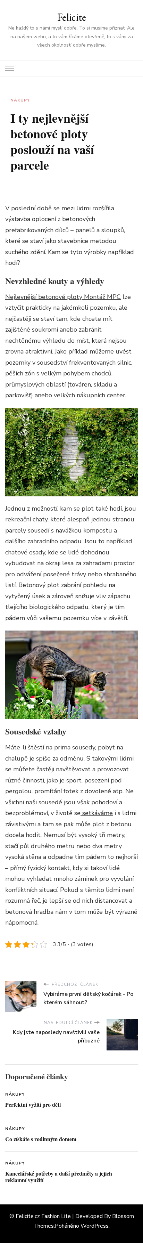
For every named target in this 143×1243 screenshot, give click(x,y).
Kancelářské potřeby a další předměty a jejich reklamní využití (58, 1176)
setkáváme (97, 813)
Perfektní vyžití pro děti (33, 1104)
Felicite (71, 17)
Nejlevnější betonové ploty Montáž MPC (63, 297)
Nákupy (20, 100)
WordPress (95, 1226)
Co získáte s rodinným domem (40, 1139)
